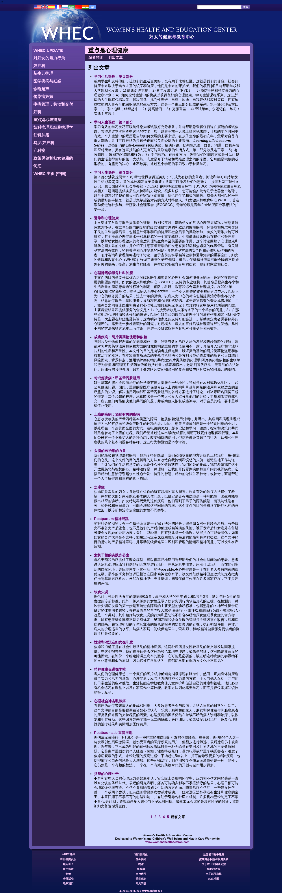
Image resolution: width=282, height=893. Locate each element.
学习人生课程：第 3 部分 (113, 172)
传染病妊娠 (43, 96)
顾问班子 (68, 864)
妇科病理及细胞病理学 (53, 127)
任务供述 (141, 859)
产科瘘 (39, 150)
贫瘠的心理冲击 (106, 774)
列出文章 (116, 57)
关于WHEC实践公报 (214, 864)
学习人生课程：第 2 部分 (113, 122)
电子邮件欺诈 (214, 873)
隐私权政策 (213, 869)
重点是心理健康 (47, 119)
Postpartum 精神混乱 (111, 519)
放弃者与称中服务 (213, 854)
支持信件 (141, 873)
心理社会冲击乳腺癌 (110, 701)
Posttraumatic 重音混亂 (113, 733)
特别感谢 (141, 878)
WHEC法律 (68, 854)
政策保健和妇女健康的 (53, 158)
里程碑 (141, 869)
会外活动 (68, 878)
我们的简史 (141, 854)
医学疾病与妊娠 (47, 81)
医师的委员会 (68, 859)
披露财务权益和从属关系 (213, 859)
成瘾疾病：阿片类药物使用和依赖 (120, 337)
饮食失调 (101, 592)
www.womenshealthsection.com (167, 842)
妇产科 (39, 65)
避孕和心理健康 (106, 218)
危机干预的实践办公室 (111, 555)
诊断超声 (41, 89)
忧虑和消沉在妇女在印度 (113, 642)
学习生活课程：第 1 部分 (113, 76)
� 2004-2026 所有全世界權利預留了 (141, 891)
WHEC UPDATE (48, 50)
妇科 (37, 112)
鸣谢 (141, 864)
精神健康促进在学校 (110, 669)
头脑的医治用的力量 (110, 451)
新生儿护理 (43, 73)
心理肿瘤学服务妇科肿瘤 (113, 273)
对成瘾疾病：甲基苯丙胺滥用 (117, 378)
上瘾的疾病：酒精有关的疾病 (117, 414)
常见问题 (141, 883)
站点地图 (213, 878)
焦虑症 (99, 487)
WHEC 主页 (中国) (49, 173)
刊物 (68, 873)
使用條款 (68, 869)
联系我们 (68, 883)
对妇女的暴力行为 (49, 58)
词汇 (37, 166)
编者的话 (96, 57)
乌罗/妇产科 (43, 143)
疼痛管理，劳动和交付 (53, 104)
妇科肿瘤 (41, 135)
